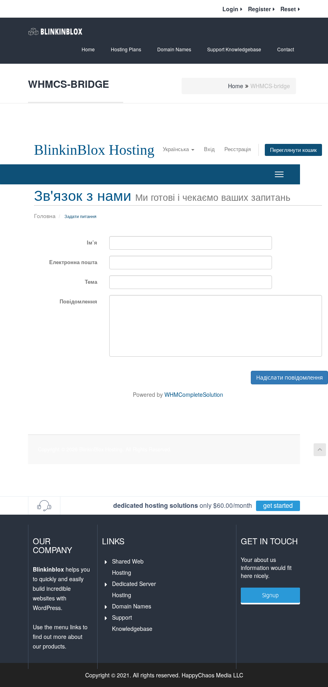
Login (230, 9)
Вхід (209, 149)
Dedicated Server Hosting (135, 589)
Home (88, 49)
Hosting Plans (126, 49)
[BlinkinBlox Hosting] (55, 32)
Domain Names (174, 49)
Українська (176, 149)
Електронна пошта (73, 262)
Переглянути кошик (293, 150)
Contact (285, 49)
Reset (288, 9)
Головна (45, 216)
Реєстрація (237, 149)
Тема (91, 281)
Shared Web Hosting (128, 566)
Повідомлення (78, 301)
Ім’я (92, 242)
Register (259, 9)
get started (278, 505)
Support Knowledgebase (234, 49)
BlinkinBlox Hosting (94, 150)
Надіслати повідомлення (289, 377)
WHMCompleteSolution (193, 394)
